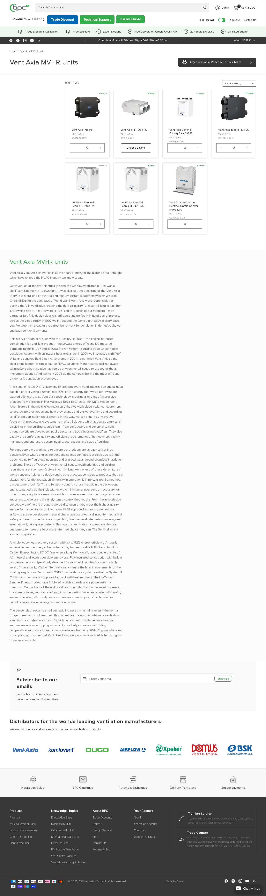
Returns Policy (101, 849)
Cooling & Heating (21, 836)
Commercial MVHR (62, 830)
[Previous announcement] (85, 40)
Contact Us (99, 843)
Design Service (102, 830)
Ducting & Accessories (23, 830)
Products (15, 817)
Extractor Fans (60, 843)
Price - (206, 20)
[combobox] (122, 7)
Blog (95, 836)
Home (13, 51)
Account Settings (144, 836)
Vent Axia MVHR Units (32, 51)
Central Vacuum (19, 843)
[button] (19, 19)
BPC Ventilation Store (91, 881)
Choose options (136, 147)
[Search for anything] (205, 7)
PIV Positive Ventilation (64, 849)
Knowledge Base (61, 817)
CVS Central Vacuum (63, 855)
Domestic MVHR (61, 824)
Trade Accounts (102, 817)
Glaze (180, 881)
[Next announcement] (181, 40)
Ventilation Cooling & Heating (68, 862)
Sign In (138, 817)
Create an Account (145, 824)
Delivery (98, 824)
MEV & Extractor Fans (23, 824)
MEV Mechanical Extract (65, 836)
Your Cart (139, 830)
